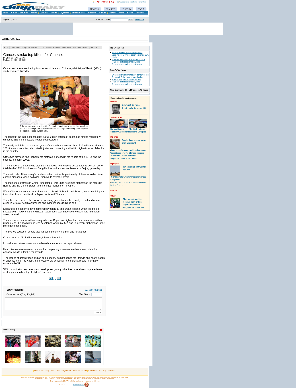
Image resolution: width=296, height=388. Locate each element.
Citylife (112, 13)
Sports (54, 13)
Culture (102, 13)
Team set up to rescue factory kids (126, 62)
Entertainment (78, 13)
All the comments (93, 289)
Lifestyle (92, 13)
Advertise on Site (80, 371)
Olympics (64, 13)
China (14, 13)
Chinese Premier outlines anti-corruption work (131, 75)
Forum (130, 13)
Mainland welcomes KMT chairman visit (128, 60)
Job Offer (111, 371)
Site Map (102, 371)
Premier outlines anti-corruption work (127, 53)
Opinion (44, 13)
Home (5, 13)
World (34, 13)
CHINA (7, 39)
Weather (140, 13)
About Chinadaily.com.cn (61, 371)
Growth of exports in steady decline (126, 79)
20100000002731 (78, 385)
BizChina (24, 13)
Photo (121, 13)
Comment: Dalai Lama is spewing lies (127, 77)
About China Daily (41, 371)
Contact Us (92, 371)
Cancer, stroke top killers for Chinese (127, 64)
